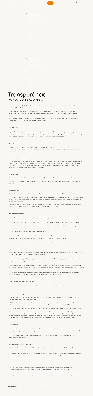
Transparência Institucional (36, 15)
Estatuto (31, 17)
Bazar (29, 27)
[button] (35, 45)
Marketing (30, 36)
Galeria (31, 40)
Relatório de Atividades (35, 25)
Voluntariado (30, 11)
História (31, 4)
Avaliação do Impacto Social (36, 21)
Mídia (30, 38)
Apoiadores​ (32, 9)
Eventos (31, 32)
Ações (29, 28)
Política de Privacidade (35, 19)
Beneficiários (32, 6)
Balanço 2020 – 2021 (34, 23)
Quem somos (31, 2)
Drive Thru (32, 30)
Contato (29, 42)
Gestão (31, 8)
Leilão (30, 34)
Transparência (31, 13)
